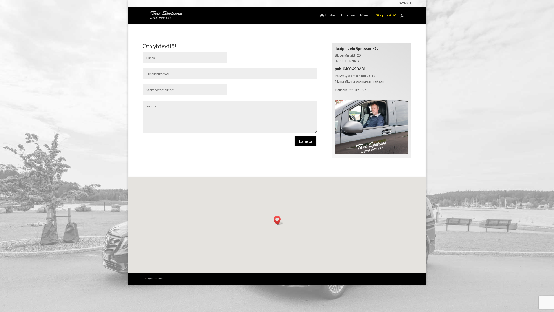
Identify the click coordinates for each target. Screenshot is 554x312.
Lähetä (305, 141)
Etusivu (329, 15)
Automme (347, 15)
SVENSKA (405, 3)
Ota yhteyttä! (385, 15)
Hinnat (365, 15)
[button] (278, 220)
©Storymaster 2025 (153, 278)
